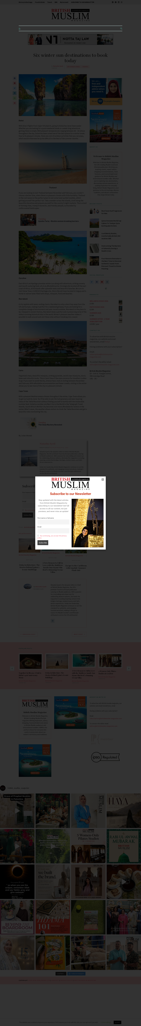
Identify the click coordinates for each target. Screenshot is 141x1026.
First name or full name (45, 518)
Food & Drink (40, 2)
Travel (49, 2)
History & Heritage (25, 2)
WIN (56, 2)
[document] (70, 513)
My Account (64, 2)
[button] (103, 479)
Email (39, 527)
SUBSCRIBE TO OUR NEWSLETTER (82, 2)
